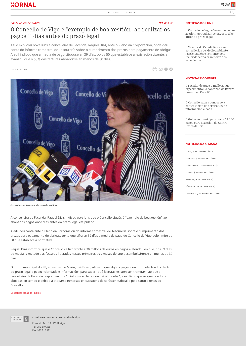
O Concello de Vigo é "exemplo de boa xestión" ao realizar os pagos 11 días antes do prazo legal (210, 33)
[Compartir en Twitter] (171, 70)
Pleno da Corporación (25, 22)
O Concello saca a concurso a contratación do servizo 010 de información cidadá (206, 106)
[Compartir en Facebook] (166, 70)
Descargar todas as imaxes (26, 292)
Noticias (113, 12)
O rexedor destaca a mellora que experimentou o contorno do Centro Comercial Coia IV (209, 89)
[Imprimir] (154, 69)
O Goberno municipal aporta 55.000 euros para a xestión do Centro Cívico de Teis (209, 123)
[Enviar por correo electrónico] (160, 69)
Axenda (130, 12)
